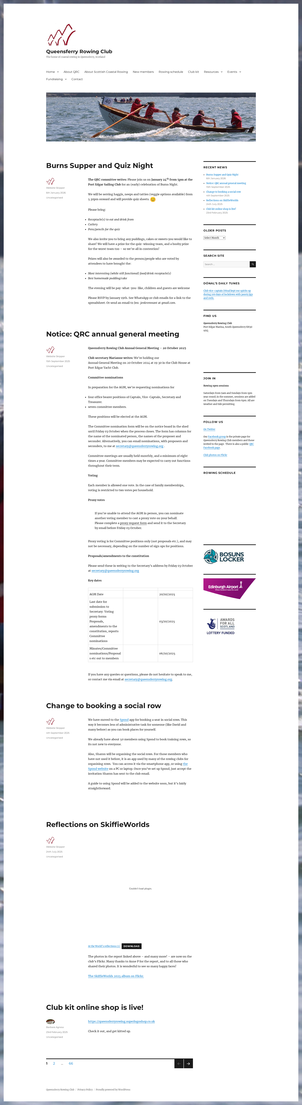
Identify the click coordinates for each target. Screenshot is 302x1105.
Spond (124, 719)
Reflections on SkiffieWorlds (97, 824)
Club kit (193, 71)
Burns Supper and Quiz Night (99, 165)
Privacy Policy (85, 1089)
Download (132, 946)
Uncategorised (54, 197)
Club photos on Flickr (215, 455)
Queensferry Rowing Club (79, 51)
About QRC (72, 71)
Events (232, 71)
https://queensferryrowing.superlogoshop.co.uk (121, 1021)
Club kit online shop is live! (94, 1007)
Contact (77, 79)
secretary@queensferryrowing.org (139, 446)
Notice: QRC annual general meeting (112, 334)
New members (143, 71)
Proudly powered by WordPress (113, 1089)
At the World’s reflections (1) (104, 946)
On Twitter (209, 429)
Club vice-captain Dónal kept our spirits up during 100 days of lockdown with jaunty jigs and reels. (228, 294)
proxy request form (133, 523)
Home (50, 71)
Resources (211, 71)
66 (72, 1063)
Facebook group (217, 436)
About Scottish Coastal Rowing (106, 71)
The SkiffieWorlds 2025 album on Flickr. (116, 976)
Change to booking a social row (103, 705)
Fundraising (54, 79)
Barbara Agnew (55, 1027)
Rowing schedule (171, 71)
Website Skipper (55, 187)
